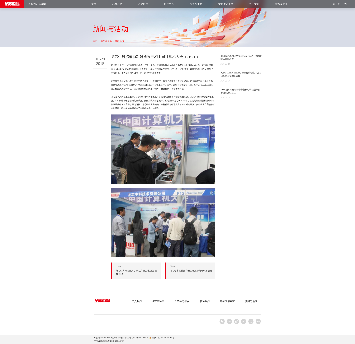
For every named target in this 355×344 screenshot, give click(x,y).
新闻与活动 (106, 41)
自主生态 (169, 4)
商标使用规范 (227, 301)
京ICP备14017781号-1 (140, 338)
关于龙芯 (254, 4)
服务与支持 (196, 4)
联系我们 (205, 301)
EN (345, 4)
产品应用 (143, 4)
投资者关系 (281, 4)
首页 (93, 4)
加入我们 (137, 301)
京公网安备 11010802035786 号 (163, 338)
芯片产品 (117, 4)
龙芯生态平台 (225, 4)
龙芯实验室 (158, 301)
